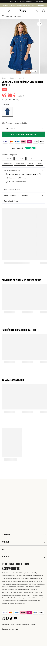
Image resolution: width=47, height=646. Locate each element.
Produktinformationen (12, 190)
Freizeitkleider (20, 164)
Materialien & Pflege (11, 201)
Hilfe (3, 549)
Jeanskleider (22, 78)
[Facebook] (7, 618)
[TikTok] (11, 618)
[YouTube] (15, 618)
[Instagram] (3, 618)
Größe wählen (9, 129)
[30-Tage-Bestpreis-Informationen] (18, 100)
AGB (12, 625)
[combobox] (23, 16)
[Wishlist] (39, 24)
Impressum (25, 625)
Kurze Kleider (7, 164)
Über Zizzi (5, 557)
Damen (4, 78)
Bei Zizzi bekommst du (12, 170)
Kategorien (6, 534)
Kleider (12, 78)
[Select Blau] (7, 112)
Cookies (18, 625)
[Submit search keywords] (3, 16)
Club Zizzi (5, 542)
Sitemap (33, 625)
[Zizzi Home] (23, 10)
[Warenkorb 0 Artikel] (43, 11)
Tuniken (39, 164)
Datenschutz (5, 625)
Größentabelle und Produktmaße (15, 195)
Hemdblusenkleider (34, 159)
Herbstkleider (7, 159)
